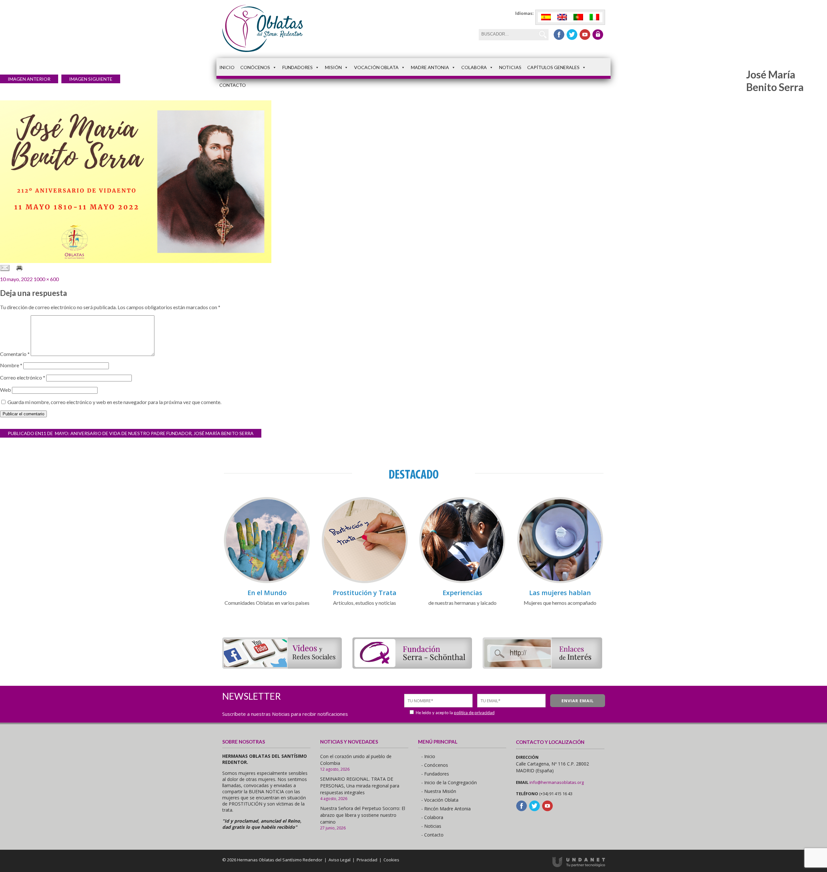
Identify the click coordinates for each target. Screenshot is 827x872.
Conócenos (255, 67)
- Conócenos (434, 765)
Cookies (391, 860)
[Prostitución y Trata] (364, 582)
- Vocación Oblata (439, 800)
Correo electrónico (22, 377)
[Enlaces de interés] (542, 667)
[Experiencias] (462, 582)
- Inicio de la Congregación (449, 782)
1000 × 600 (46, 279)
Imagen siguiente (90, 79)
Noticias (510, 67)
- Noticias (431, 826)
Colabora (474, 67)
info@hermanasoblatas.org (556, 782)
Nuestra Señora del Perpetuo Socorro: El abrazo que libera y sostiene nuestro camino (362, 815)
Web (5, 390)
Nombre (11, 365)
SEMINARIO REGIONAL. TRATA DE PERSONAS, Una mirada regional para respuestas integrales (359, 786)
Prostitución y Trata (364, 592)
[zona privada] (597, 34)
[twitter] (572, 34)
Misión (333, 67)
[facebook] (559, 34)
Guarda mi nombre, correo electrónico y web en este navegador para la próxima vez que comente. (114, 402)
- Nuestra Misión (438, 791)
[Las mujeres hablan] (560, 582)
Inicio (227, 67)
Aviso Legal (340, 860)
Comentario (15, 354)
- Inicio (428, 756)
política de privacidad (474, 712)
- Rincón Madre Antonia (446, 809)
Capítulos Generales (553, 67)
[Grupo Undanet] (578, 865)
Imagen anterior (29, 79)
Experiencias (462, 592)
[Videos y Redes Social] (282, 667)
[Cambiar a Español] (546, 17)
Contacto (232, 85)
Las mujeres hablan (560, 592)
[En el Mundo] (266, 582)
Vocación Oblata (376, 67)
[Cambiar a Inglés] (562, 17)
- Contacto (432, 835)
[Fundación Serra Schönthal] (412, 667)
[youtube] (585, 34)
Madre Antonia (430, 67)
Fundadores (297, 67)
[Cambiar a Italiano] (594, 17)
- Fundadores (435, 774)
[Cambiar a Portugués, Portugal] (578, 17)
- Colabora (432, 817)
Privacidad (367, 860)
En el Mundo (267, 592)
